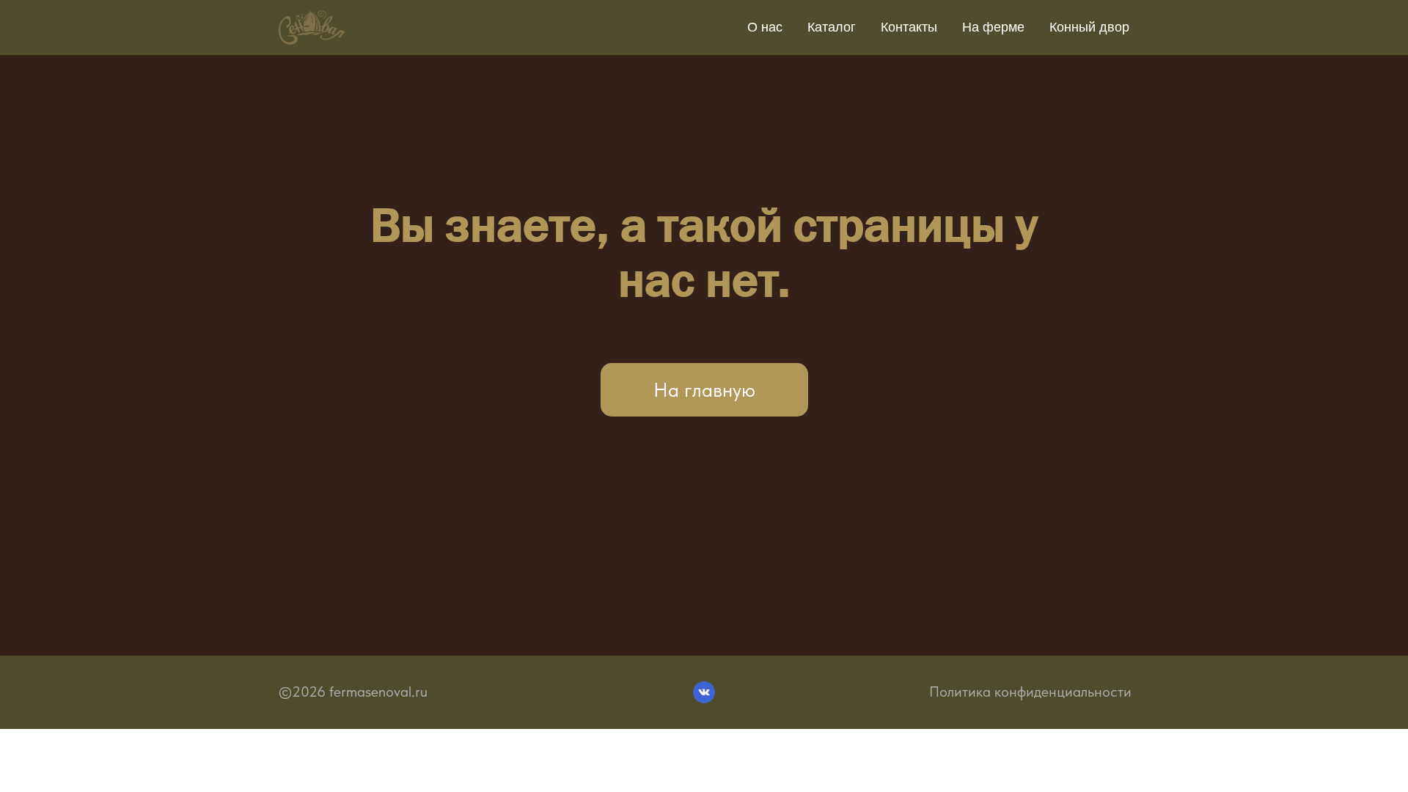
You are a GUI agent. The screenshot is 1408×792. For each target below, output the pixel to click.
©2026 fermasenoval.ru (353, 691)
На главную (704, 390)
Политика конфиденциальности (1030, 691)
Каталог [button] (831, 27)
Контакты (909, 27)
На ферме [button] (993, 27)
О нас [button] (764, 27)
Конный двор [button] (1089, 27)
